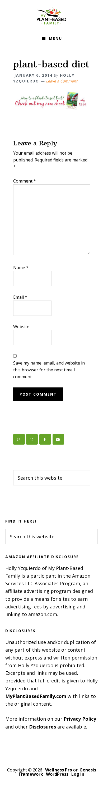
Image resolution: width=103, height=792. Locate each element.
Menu (55, 38)
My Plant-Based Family (51, 15)
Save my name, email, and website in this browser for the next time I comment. (49, 370)
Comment (24, 181)
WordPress (57, 774)
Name (21, 267)
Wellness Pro (58, 770)
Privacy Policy (80, 719)
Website (21, 326)
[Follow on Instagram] (32, 439)
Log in (77, 774)
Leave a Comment (61, 80)
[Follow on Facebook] (45, 439)
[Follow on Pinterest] (19, 439)
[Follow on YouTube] (58, 439)
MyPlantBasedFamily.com (35, 696)
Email (20, 297)
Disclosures (42, 727)
